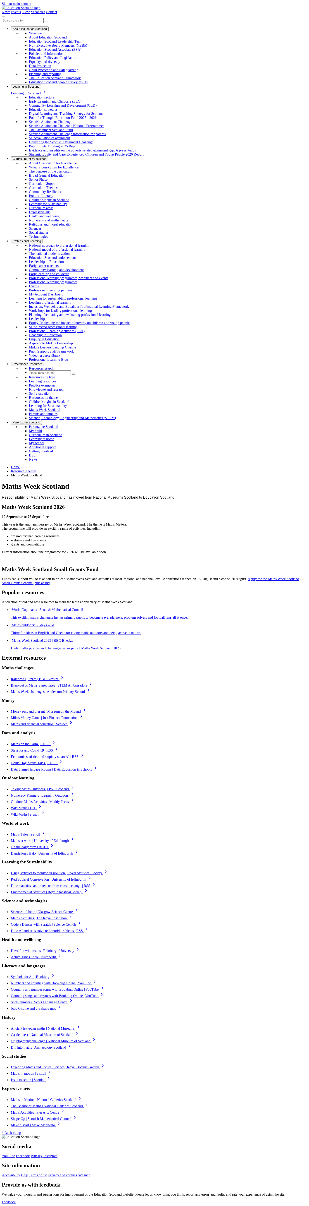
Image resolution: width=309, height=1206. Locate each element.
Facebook (23, 1156)
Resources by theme (43, 397)
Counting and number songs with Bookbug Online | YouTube (58, 989)
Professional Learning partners (50, 290)
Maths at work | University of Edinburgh (43, 841)
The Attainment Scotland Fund (51, 130)
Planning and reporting (45, 74)
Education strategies (43, 109)
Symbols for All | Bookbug (33, 977)
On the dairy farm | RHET (33, 847)
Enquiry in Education (44, 339)
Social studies (38, 232)
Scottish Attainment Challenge (50, 122)
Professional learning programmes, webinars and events (68, 278)
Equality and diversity (44, 62)
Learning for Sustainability (48, 204)
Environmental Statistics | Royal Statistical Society (50, 892)
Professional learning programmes (53, 282)
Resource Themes (23, 471)
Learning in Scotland (26, 86)
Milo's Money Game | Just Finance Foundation (47, 718)
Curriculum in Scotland (45, 435)
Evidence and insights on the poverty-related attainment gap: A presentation (82, 150)
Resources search (41, 368)
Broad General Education (47, 175)
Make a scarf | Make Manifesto (36, 1125)
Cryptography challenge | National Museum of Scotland (54, 1041)
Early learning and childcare (49, 274)
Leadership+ (38, 319)
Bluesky (37, 1156)
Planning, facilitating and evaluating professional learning (70, 315)
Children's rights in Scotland (49, 200)
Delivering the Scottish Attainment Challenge (61, 142)
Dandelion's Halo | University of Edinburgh (45, 853)
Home (15, 467)
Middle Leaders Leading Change (52, 347)
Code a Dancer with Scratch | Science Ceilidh (46, 924)
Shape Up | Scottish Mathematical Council (44, 1119)
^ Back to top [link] (11, 1133)
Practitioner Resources (28, 364)
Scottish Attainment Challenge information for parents (67, 134)
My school (36, 443)
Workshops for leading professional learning (60, 310)
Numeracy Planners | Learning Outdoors (43, 795)
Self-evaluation (39, 393)
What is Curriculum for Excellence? (54, 167)
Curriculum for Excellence (29, 159)
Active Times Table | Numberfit (36, 957)
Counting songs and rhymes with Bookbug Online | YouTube (58, 996)
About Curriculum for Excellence (53, 163)
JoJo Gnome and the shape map (36, 1008)
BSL (32, 455)
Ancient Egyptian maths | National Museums (46, 1028)
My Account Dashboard (46, 294)
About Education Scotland (30, 29)
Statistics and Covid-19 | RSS (35, 750)
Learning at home (41, 439)
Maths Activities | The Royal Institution (42, 918)
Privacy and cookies (62, 1175)
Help (24, 1175)
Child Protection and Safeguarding (53, 70)
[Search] (46, 21)
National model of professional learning (57, 249)
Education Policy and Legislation (52, 58)
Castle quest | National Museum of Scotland (45, 1035)
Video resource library (45, 355)
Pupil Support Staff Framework (51, 351)
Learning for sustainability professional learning (63, 298)
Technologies (38, 236)
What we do (37, 33)
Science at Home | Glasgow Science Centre (45, 912)
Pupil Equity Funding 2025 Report (53, 146)
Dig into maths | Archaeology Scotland (41, 1047)
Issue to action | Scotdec (31, 1080)
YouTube (8, 1156)
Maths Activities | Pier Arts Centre (38, 1112)
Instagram (50, 1156)
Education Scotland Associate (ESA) (55, 49)
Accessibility (11, 1175)
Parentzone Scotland (26, 422)
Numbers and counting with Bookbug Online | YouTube (54, 983)
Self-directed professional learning (53, 327)
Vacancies (38, 12)
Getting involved (41, 451)
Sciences (35, 228)
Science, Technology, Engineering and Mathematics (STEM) (72, 418)
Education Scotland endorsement (52, 257)
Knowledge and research (46, 389)
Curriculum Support (43, 183)
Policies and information (46, 53)
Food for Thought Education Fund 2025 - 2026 (63, 118)
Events (16, 12)
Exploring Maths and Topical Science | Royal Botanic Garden (58, 1067)
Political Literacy (41, 196)
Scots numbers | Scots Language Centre (42, 1002)
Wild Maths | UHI (27, 808)
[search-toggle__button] (3, 17)
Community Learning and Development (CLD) (63, 105)
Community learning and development (56, 270)
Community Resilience (45, 192)
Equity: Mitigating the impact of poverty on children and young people (79, 323)
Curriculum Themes (43, 188)
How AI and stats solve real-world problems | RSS (50, 931)
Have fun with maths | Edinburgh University (46, 951)
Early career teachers (44, 266)
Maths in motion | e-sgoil (31, 1073)
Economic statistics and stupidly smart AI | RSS (48, 757)
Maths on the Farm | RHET (33, 744)
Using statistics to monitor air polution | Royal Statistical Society (59, 873)
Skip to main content (16, 4)
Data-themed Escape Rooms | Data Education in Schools (54, 769)
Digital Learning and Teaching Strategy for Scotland (66, 113)
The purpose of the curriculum (50, 171)
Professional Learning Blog (48, 359)
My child (35, 431)
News (6, 12)
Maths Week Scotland (44, 410)
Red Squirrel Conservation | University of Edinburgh (52, 879)
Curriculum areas (41, 208)
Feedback (9, 1202)
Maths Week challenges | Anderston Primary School (51, 692)
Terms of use (38, 1175)
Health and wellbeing (44, 216)
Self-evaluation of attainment (49, 138)
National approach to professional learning (59, 245)
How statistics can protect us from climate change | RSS (54, 886)
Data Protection (40, 66)
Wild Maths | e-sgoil (28, 814)
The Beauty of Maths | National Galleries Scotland (50, 1106)
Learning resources (42, 381)
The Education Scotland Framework (55, 78)
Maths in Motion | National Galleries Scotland (47, 1100)
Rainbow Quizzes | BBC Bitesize (38, 679)
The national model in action (49, 253)
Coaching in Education (45, 335)
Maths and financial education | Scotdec (42, 724)
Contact (51, 12)
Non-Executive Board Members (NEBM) (58, 45)
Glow (26, 12)
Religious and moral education (50, 224)
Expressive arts (39, 212)
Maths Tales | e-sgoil (28, 834)
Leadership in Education (46, 262)
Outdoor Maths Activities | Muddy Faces (43, 802)
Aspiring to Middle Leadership (51, 343)
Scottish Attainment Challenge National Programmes (66, 126)
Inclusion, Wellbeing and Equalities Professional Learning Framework (79, 306)
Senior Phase (38, 179)
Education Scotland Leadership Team (55, 41)
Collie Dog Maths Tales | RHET (37, 763)
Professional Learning (27, 241)
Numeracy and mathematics (49, 220)
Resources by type (42, 377)
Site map (84, 1175)
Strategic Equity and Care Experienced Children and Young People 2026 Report (86, 154)
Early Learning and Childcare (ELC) (55, 101)
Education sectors (41, 97)
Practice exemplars (42, 385)
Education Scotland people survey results (58, 82)
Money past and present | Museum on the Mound (49, 711)
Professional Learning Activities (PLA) (57, 331)
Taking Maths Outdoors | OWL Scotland (43, 789)
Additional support (42, 447)
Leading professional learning (50, 302)
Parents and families (43, 414)
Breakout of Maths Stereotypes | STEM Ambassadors (52, 685)
